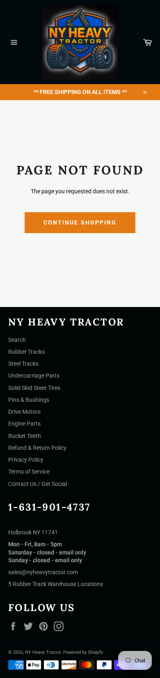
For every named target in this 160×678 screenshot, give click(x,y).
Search (17, 340)
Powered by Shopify (83, 652)
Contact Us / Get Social (37, 484)
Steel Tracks (23, 363)
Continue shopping (80, 222)
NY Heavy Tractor (43, 652)
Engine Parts (24, 423)
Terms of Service (29, 471)
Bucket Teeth (24, 436)
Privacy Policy (25, 459)
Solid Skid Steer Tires (34, 388)
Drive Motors (24, 411)
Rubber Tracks (26, 351)
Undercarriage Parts (33, 375)
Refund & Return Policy (37, 447)
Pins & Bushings (28, 399)
